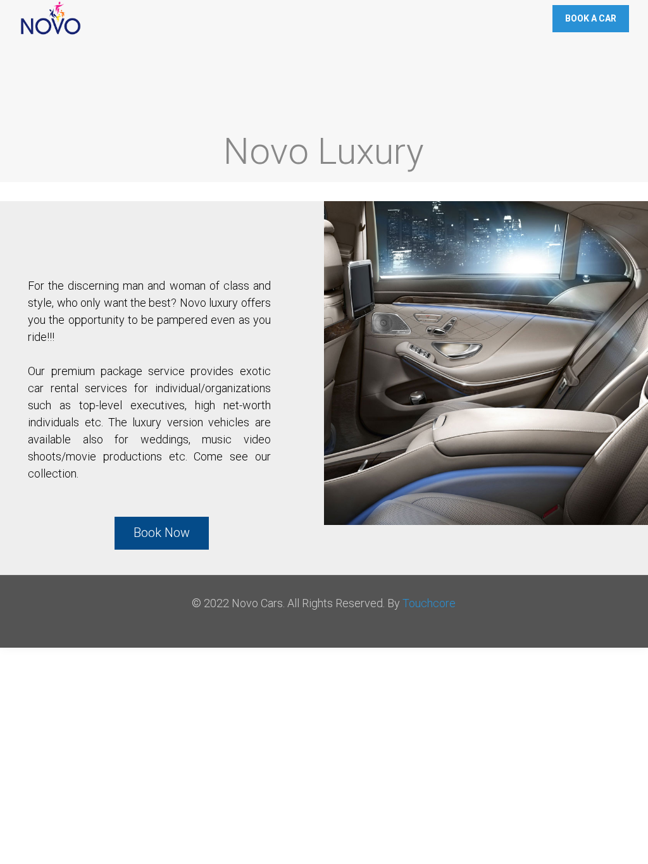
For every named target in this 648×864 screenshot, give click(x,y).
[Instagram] (340, 627)
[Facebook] (306, 627)
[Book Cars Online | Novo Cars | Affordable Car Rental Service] (50, 19)
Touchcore (429, 603)
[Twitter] (323, 627)
